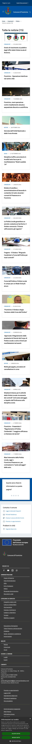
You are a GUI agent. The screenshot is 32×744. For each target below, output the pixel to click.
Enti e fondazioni (8, 586)
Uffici (5, 583)
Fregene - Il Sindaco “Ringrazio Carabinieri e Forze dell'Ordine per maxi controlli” (16, 255)
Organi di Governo (9, 578)
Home (3, 21)
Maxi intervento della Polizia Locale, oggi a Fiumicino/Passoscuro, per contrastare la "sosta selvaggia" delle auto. (15, 462)
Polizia (18, 21)
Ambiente (6, 631)
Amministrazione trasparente (12, 709)
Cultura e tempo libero (10, 605)
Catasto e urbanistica (10, 613)
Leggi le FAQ (7, 693)
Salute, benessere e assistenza (12, 634)
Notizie (6, 127)
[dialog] (16, 730)
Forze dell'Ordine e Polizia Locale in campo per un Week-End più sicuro (15, 283)
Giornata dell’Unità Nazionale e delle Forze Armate (15, 132)
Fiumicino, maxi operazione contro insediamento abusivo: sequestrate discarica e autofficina (16, 105)
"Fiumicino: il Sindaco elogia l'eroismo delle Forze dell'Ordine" (15, 310)
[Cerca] (30, 12)
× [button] (30, 718)
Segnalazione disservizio (10, 696)
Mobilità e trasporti (9, 618)
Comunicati (7, 44)
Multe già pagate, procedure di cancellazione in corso (14, 367)
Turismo (6, 615)
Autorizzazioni (8, 636)
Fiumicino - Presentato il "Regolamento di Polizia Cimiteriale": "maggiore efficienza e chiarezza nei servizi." (15, 430)
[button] (16, 741)
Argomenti (11, 21)
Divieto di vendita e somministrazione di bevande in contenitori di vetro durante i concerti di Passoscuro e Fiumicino (15, 193)
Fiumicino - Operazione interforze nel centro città (15, 77)
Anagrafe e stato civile (10, 602)
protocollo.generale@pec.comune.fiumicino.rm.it (15, 681)
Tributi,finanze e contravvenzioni (13, 628)
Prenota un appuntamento (11, 690)
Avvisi (5, 153)
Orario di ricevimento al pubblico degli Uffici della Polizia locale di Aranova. (15, 50)
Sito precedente (8, 701)
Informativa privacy (9, 714)
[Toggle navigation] (3, 12)
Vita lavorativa (8, 607)
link (11, 730)
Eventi (5, 660)
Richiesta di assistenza (10, 698)
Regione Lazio (6, 3)
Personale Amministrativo (11, 591)
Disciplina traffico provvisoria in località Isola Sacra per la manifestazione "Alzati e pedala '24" (15, 161)
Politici (6, 589)
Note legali (7, 717)
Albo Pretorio (7, 712)
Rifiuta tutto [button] (16, 737)
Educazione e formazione (11, 626)
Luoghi (6, 657)
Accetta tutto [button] (16, 733)
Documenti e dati (8, 594)
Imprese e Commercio (10, 610)
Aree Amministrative (9, 581)
